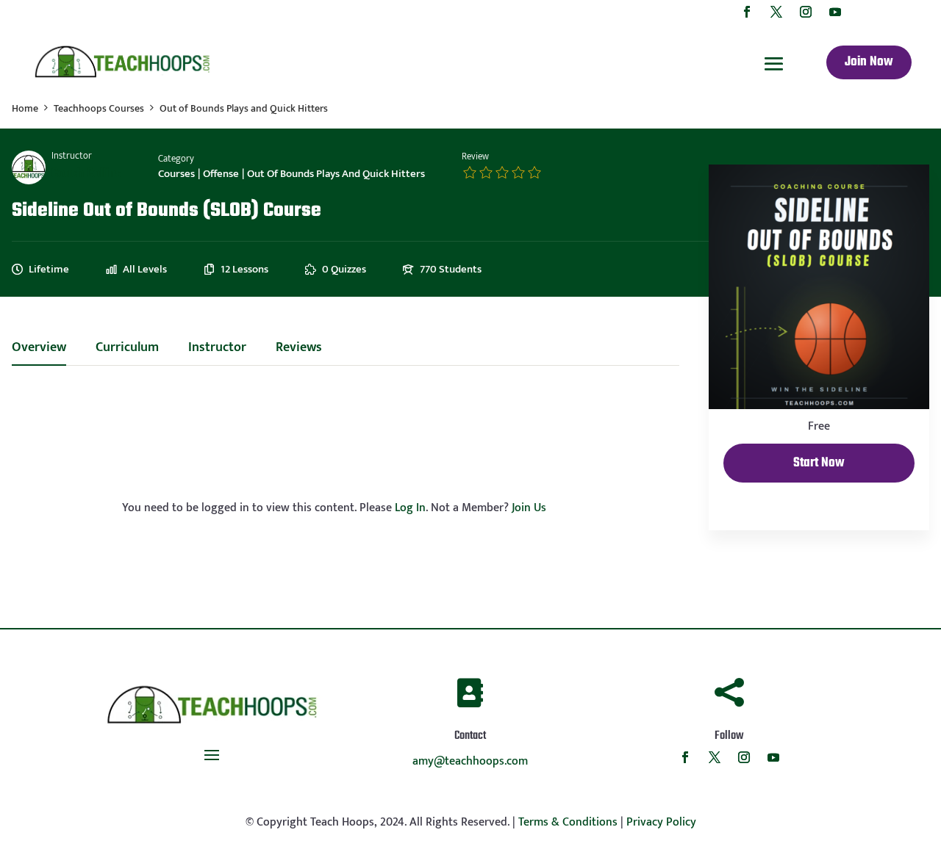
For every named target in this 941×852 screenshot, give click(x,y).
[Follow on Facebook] (747, 12)
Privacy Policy (661, 822)
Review (475, 157)
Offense (221, 174)
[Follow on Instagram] (805, 12)
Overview (39, 349)
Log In (410, 508)
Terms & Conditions (568, 822)
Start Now (819, 463)
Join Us (529, 508)
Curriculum (127, 349)
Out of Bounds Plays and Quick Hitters (336, 174)
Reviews (299, 349)
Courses (176, 174)
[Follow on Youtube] (835, 12)
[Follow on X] (776, 12)
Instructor (71, 156)
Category (176, 159)
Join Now (869, 62)
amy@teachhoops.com (470, 761)
